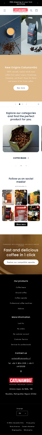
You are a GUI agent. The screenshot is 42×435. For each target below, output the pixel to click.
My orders (21, 329)
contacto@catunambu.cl (21, 358)
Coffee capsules (21, 298)
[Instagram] (21, 371)
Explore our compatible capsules (21, 262)
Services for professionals (21, 344)
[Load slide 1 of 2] (19, 104)
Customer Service (21, 339)
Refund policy (28, 430)
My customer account (21, 334)
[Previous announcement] (4, 3)
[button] (4, 10)
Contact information (28, 426)
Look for (21, 323)
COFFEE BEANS (19, 158)
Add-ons (21, 308)
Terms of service (15, 426)
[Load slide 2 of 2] (22, 104)
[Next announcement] (37, 3)
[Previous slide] (15, 104)
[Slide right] (26, 165)
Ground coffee (21, 292)
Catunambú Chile (18, 423)
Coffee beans (21, 287)
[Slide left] (15, 165)
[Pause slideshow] (39, 104)
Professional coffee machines (21, 303)
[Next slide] (26, 104)
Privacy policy (30, 423)
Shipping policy (17, 430)
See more (21, 87)
